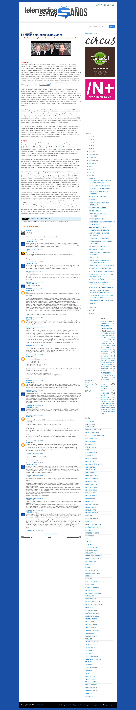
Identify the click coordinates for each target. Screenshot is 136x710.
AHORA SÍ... (92, 303)
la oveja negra (105, 366)
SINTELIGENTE (90, 633)
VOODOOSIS (89, 693)
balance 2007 (111, 331)
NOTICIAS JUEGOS (91, 596)
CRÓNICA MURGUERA (92, 433)
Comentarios (89, 33)
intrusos (109, 362)
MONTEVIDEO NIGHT (92, 438)
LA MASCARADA (90, 553)
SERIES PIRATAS (90, 627)
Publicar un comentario (51, 534)
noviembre (92, 154)
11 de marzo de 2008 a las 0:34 (34, 441)
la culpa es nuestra (106, 364)
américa (109, 321)
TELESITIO (88, 653)
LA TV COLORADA (91, 561)
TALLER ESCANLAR (91, 642)
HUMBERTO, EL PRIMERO (97, 246)
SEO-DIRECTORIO (91, 624)
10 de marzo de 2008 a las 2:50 (34, 288)
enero (91, 310)
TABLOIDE (88, 639)
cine (110, 343)
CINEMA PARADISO (91, 470)
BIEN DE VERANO (91, 458)
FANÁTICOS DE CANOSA (93, 524)
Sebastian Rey (71, 705)
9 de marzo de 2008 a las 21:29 (34, 261)
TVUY (87, 673)
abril (90, 175)
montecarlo (106, 373)
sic (102, 388)
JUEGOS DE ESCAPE (92, 547)
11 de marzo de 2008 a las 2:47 (34, 510)
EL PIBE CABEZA (90, 507)
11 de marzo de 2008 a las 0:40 (34, 453)
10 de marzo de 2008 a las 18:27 (35, 354)
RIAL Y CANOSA (90, 622)
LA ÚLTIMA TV (89, 564)
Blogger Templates (109, 705)
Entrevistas (47, 27)
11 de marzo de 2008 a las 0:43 (34, 462)
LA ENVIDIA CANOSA (91, 550)
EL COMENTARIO (90, 498)
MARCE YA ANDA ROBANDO (97, 197)
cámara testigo (108, 337)
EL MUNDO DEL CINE (92, 504)
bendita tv (43, 221)
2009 (89, 145)
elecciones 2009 (106, 350)
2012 (89, 136)
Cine (60, 27)
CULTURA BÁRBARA (91, 478)
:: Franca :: (29, 251)
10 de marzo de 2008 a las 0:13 (34, 271)
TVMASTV (88, 670)
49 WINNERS (89, 455)
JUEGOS (88, 541)
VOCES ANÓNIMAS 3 (91, 690)
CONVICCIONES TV (91, 473)
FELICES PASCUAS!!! (95, 211)
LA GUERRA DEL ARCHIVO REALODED (100, 268)
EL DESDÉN (89, 501)
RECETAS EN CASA (91, 619)
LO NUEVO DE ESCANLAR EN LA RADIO (101, 287)
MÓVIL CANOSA (90, 584)
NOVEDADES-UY (90, 599)
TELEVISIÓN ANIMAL (91, 656)
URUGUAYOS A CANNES (96, 219)
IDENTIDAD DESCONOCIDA (97, 227)
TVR (67, 221)
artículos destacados (34, 221)
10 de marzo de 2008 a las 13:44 (35, 317)
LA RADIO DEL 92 (90, 447)
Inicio (49, 537)
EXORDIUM (88, 516)
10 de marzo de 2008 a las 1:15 (34, 282)
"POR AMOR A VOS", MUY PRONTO (99, 189)
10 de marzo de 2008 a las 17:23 (35, 345)
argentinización (105, 323)
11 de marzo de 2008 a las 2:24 (34, 475)
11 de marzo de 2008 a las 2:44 (34, 498)
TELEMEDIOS (30, 241)
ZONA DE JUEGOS (91, 696)
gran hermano (105, 358)
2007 (89, 313)
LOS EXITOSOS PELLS (92, 573)
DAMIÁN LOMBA (90, 427)
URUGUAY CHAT (90, 676)
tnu (114, 399)
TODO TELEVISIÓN (91, 667)
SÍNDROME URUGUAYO (92, 630)
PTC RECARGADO (91, 610)
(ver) (22, 147)
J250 (86, 538)
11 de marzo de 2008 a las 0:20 (34, 415)
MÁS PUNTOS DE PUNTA (96, 249)
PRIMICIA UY (89, 607)
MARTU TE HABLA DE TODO (94, 581)
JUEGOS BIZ (89, 544)
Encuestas (69, 27)
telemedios (105, 397)
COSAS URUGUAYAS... (92, 475)
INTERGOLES (89, 536)
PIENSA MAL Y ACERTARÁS (94, 604)
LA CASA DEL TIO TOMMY (93, 430)
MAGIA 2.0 (88, 579)
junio (90, 169)
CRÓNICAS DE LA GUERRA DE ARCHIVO (101, 265)
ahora (102, 321)
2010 (89, 142)
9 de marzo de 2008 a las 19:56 (34, 249)
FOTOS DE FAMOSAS (92, 533)
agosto (91, 163)
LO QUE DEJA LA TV (91, 570)
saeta (54, 221)
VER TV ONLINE (90, 679)
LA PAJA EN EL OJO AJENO (93, 556)
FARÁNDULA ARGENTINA (93, 527)
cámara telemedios (106, 335)
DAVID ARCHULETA (91, 484)
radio (106, 379)
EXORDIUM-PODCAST (92, 518)
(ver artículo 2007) (44, 85)
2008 (89, 148)
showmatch (105, 386)
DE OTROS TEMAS (91, 490)
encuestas (104, 352)
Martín (28, 230)
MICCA (87, 450)
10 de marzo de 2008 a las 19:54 (35, 390)
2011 (89, 139)
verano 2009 (111, 403)
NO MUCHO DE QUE (91, 590)
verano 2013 (111, 409)
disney (108, 345)
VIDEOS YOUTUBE (91, 685)
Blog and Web (97, 705)
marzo (91, 178)
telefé (64, 221)
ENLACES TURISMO (91, 513)
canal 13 (49, 221)
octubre (91, 157)
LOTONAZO (88, 576)
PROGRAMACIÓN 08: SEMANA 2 (99, 238)
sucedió (110, 388)
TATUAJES (88, 645)
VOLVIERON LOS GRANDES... (98, 208)
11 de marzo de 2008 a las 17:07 (34, 530)
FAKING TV (88, 521)
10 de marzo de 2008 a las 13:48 (35, 327)
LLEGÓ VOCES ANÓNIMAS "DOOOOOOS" (101, 279)
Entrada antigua (27, 537)
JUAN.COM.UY (89, 444)
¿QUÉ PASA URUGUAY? (92, 616)
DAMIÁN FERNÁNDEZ (92, 481)
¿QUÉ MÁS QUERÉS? (92, 613)
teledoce (59, 221)
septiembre (92, 160)
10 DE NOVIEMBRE (91, 453)
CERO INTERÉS (90, 461)
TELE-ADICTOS (90, 647)
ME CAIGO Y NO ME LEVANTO (94, 435)
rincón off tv (110, 381)
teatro (103, 390)
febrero (91, 307)
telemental (104, 399)
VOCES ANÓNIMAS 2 (91, 688)
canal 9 (107, 341)
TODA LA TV (89, 665)
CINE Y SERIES (90, 467)
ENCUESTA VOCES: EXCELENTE (99, 230)
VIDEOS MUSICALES (91, 682)
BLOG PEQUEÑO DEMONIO (93, 464)
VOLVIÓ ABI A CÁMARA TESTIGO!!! (99, 186)
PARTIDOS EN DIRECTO (92, 602)
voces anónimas (109, 412)
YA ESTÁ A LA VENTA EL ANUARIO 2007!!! (101, 271)
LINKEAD (88, 567)
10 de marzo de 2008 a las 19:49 (35, 380)
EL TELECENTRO (90, 510)
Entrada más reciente (73, 537)
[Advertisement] (100, 115)
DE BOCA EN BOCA (91, 487)
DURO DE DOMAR (90, 495)
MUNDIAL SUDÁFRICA (92, 587)
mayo (91, 172)
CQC (102, 345)
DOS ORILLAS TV (90, 493)
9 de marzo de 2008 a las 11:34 (34, 240)
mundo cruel (111, 375)
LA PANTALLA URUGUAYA (93, 559)
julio (90, 166)
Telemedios (81, 27)
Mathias (28, 290)
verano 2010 (108, 405)
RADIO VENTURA (90, 441)
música (106, 377)
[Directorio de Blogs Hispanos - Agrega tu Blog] (92, 387)
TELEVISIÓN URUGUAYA (93, 659)
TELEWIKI (88, 662)
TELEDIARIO (89, 650)
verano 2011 (104, 407)
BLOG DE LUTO (93, 257)
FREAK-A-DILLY (90, 424)
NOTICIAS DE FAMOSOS (93, 593)
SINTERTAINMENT (91, 636)
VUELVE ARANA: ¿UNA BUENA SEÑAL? (101, 300)
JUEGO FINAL (89, 421)
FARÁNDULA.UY (90, 530)
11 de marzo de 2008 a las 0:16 (34, 405)
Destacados (29, 27)
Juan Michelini (81, 705)
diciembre (92, 151)
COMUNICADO (93, 200)
